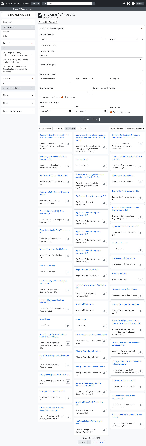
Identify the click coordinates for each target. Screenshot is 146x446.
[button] (123, 3)
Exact (128, 112)
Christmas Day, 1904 (120, 243)
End (76, 107)
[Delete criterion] (142, 39)
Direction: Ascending (134, 129)
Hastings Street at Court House (124, 289)
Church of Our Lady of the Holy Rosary (91, 334)
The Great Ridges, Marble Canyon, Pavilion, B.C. (53, 282)
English (18, 32)
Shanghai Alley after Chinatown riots (90, 366)
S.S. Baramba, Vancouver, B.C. (124, 380)
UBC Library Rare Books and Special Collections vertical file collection (18, 69)
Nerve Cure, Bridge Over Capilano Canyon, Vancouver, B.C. (53, 335)
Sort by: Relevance (116, 129)
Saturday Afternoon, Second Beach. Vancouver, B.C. (126, 343)
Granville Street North (85, 304)
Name (6, 95)
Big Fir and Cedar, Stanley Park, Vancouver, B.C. (88, 213)
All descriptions (70, 97)
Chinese (18, 36)
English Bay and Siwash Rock (123, 258)
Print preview (46, 129)
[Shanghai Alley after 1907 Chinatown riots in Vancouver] (127, 362)
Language (8, 22)
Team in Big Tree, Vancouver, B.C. (125, 191)
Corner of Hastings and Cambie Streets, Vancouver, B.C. (88, 384)
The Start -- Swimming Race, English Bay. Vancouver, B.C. (126, 208)
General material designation (104, 88)
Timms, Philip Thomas (18, 88)
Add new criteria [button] (47, 45)
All (4, 48)
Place (5, 103)
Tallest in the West (119, 273)
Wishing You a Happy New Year (88, 351)
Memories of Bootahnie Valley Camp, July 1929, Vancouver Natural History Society (90, 137)
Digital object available (84, 79)
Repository (44, 55)
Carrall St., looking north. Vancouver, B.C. (54, 357)
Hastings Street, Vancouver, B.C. (52, 391)
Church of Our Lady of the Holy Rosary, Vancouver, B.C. (52, 409)
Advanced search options (52, 28)
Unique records (18, 28)
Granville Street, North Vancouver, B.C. (89, 403)
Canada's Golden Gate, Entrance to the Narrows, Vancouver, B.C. (126, 136)
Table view (83, 129)
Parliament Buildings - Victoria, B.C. (54, 175)
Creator (7, 78)
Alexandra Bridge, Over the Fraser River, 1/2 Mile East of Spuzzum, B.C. (126, 322)
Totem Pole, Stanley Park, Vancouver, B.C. (55, 231)
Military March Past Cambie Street (53, 249)
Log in (139, 4)
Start (42, 107)
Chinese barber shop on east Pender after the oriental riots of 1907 (54, 136)
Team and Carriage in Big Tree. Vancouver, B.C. (52, 212)
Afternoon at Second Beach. (123, 175)
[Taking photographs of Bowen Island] (55, 375)
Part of (6, 43)
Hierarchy (59, 129)
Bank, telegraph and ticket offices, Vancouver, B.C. (53, 157)
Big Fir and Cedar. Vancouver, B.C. (125, 226)
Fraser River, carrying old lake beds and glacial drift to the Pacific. (90, 175)
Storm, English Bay (47, 265)
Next (101, 442)
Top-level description (48, 64)
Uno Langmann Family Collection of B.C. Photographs (18, 53)
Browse (35, 4)
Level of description (12, 111)
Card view (71, 129)
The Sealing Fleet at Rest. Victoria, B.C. (91, 196)
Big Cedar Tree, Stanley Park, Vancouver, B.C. (123, 397)
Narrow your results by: (18, 14)
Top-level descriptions (51, 97)
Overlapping (118, 112)
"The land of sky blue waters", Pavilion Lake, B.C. (127, 157)
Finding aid (114, 79)
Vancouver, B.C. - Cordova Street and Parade (54, 193)
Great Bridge (45, 319)
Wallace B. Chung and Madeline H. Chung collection (18, 60)
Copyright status (46, 88)
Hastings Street (82, 159)
